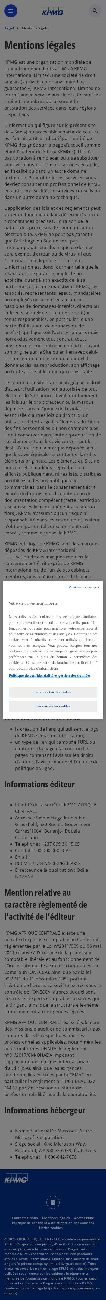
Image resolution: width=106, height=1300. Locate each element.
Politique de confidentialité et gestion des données (49, 675)
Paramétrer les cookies (53, 706)
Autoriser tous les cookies (53, 692)
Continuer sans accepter (84, 587)
